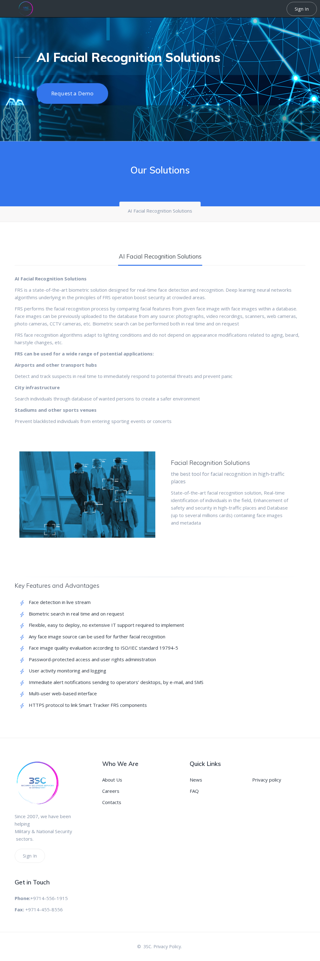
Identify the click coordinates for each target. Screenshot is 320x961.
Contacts (111, 802)
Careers (110, 791)
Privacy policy (266, 780)
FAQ (194, 791)
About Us (112, 780)
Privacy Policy (167, 946)
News (196, 780)
